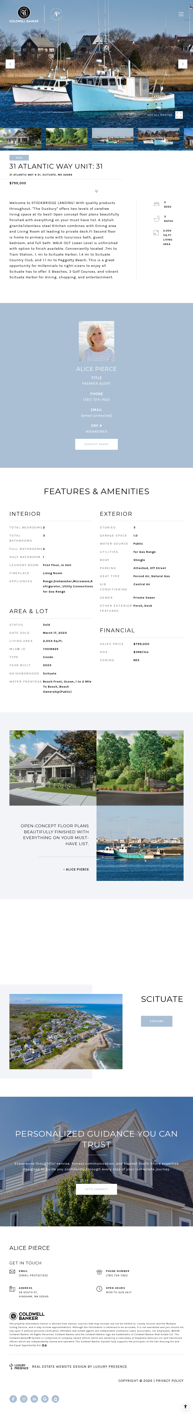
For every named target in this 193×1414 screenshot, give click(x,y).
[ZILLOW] (55, 1399)
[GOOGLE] (45, 1399)
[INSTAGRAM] (24, 1399)
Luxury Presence (110, 1367)
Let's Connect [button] (96, 1189)
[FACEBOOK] (13, 1399)
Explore (156, 1021)
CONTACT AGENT (96, 444)
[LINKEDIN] (34, 1399)
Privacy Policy (170, 1381)
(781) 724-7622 (96, 399)
